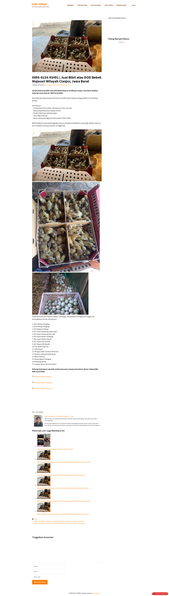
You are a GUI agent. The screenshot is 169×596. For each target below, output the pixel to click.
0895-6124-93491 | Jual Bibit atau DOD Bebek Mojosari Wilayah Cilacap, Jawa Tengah (59, 523)
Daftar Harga (96, 5)
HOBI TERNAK (39, 4)
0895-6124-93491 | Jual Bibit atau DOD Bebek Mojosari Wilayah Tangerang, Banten (59, 521)
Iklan (35, 519)
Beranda (70, 5)
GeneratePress (96, 593)
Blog (134, 5)
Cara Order (108, 5)
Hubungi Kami (121, 5)
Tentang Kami (82, 5)
